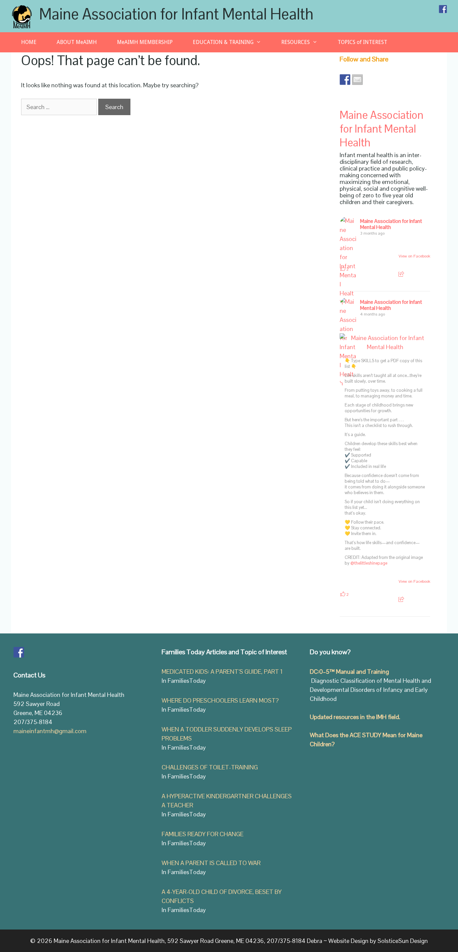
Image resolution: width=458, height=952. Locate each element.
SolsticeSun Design (403, 941)
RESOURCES (295, 42)
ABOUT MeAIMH (77, 42)
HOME (29, 42)
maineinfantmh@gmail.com (50, 731)
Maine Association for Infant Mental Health (176, 14)
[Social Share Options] (401, 274)
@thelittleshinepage (368, 563)
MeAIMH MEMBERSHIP (145, 42)
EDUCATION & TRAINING (223, 42)
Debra (314, 941)
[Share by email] (357, 79)
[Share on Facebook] (345, 79)
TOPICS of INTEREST (362, 42)
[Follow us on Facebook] (443, 9)
